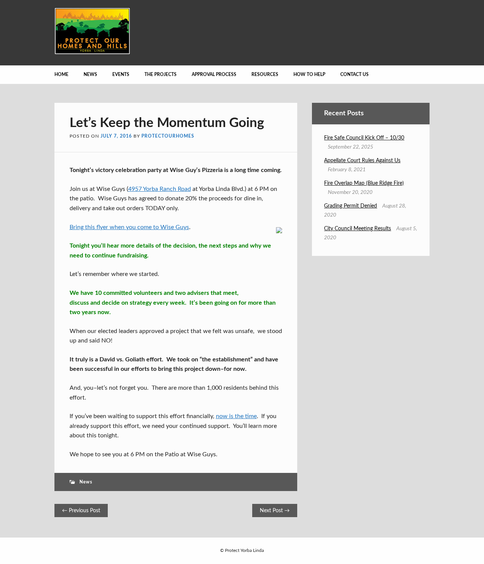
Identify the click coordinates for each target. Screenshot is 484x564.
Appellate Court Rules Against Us (362, 160)
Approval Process (214, 74)
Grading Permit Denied (350, 206)
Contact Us (354, 74)
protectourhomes (167, 136)
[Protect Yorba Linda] (92, 53)
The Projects (160, 74)
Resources (264, 74)
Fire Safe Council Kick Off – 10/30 (364, 138)
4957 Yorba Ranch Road (159, 189)
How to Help (309, 74)
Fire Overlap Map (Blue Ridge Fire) (364, 183)
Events (120, 74)
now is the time (236, 416)
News (90, 74)
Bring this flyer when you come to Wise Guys (129, 227)
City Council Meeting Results (357, 228)
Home (61, 74)
